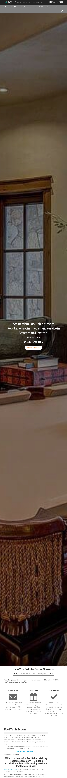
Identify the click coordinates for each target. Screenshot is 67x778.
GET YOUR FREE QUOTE (33, 347)
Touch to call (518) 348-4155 (26, 751)
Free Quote (57, 7)
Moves (35, 7)
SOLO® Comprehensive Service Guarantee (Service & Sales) (33, 674)
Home (6, 7)
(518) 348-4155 (57, 2)
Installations (14, 7)
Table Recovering (25, 7)
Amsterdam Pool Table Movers (29, 2)
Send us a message (10, 769)
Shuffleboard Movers (45, 7)
